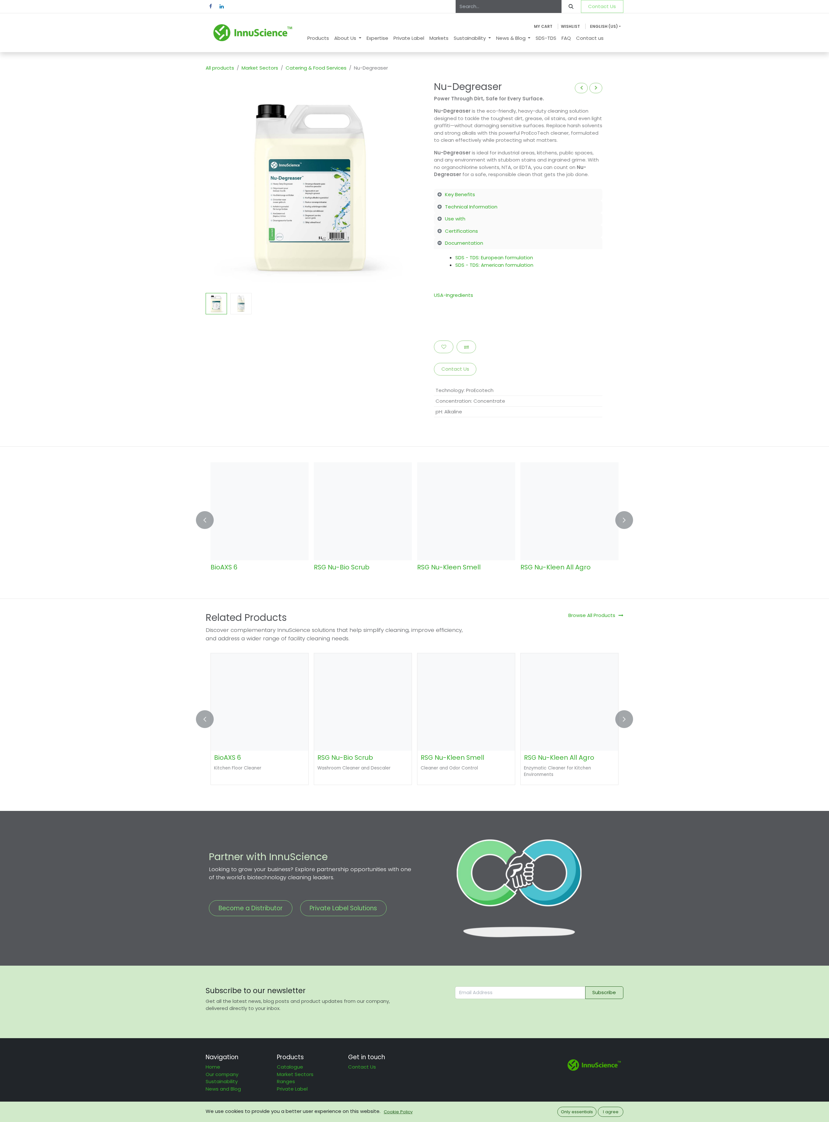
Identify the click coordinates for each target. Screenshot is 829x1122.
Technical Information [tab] (471, 206)
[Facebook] (210, 6)
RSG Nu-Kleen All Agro (555, 567)
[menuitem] (318, 38)
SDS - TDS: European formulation (494, 257)
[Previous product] (581, 88)
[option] (414, 520)
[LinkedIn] (221, 6)
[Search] (571, 6)
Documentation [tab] (464, 243)
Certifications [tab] (461, 231)
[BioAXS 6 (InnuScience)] (259, 511)
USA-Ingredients (453, 295)
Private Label (292, 1088)
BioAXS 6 (223, 567)
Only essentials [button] (577, 1112)
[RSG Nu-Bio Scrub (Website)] (363, 511)
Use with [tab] (455, 218)
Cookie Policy (398, 1112)
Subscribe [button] (604, 992)
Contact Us (602, 6)
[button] (216, 185)
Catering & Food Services (316, 67)
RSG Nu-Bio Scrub (341, 567)
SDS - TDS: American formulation (494, 265)
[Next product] (595, 88)
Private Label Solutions (343, 908)
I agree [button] (611, 1112)
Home (213, 1066)
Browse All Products (591, 615)
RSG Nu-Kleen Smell (449, 567)
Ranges (286, 1081)
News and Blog (223, 1088)
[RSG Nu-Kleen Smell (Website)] (466, 511)
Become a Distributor (251, 908)
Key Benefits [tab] (460, 194)
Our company (222, 1074)
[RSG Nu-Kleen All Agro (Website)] (569, 511)
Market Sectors (260, 67)
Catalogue (290, 1066)
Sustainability (222, 1081)
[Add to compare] (466, 347)
